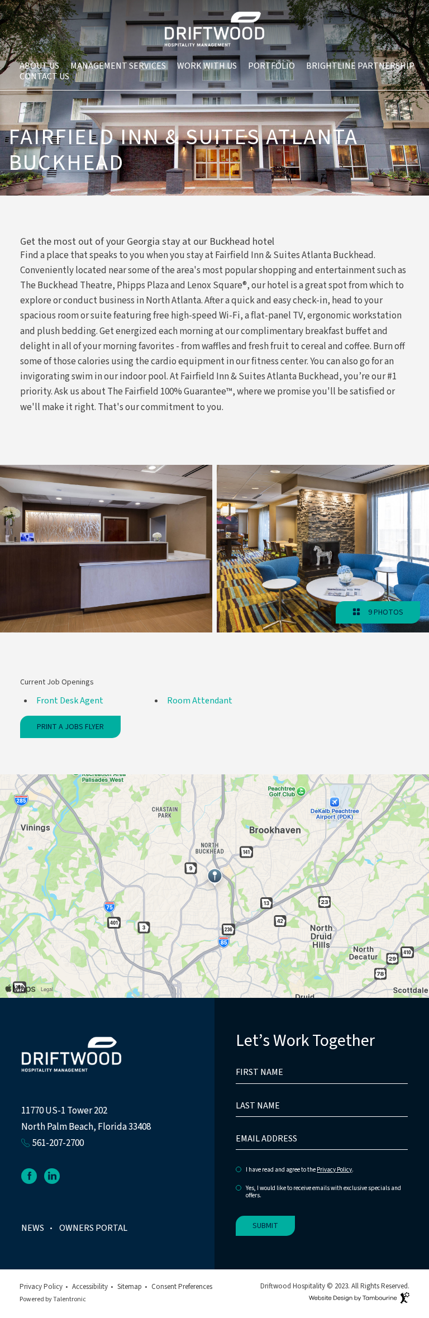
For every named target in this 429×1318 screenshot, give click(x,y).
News (32, 1228)
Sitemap (129, 1287)
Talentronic (69, 1299)
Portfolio (271, 66)
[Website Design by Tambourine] (359, 1299)
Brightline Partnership (360, 66)
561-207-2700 (58, 1143)
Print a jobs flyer (70, 726)
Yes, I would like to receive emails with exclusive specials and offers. (323, 1192)
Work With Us (207, 66)
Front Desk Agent (69, 700)
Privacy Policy (334, 1169)
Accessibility (90, 1287)
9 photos (384, 612)
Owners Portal (93, 1228)
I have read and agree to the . (300, 1170)
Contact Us (44, 76)
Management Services (118, 66)
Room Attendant (199, 700)
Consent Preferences (181, 1287)
